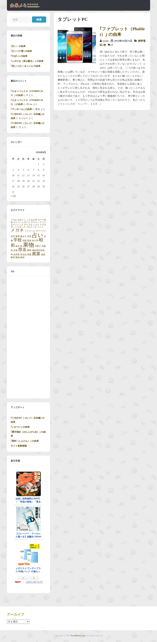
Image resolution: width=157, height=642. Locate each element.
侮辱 (18, 236)
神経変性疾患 (38, 250)
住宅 (13, 236)
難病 (18, 257)
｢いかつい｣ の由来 (20, 427)
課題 (29, 255)
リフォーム (30, 231)
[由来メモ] (25, 7)
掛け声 (35, 241)
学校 (17, 240)
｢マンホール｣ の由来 (21, 109)
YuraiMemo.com (78, 635)
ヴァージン (41, 231)
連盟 (43, 255)
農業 (36, 254)
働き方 (23, 236)
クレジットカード (21, 222)
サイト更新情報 (19, 446)
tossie (106, 41)
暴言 (18, 246)
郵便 (13, 257)
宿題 (24, 241)
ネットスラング (18, 227)
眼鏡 (29, 250)
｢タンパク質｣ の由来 (21, 51)
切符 (29, 236)
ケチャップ (36, 222)
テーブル (28, 225)
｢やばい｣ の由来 (19, 56)
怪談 (29, 241)
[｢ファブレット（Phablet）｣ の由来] (77, 63)
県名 (22, 249)
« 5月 (13, 196)
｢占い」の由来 (18, 46)
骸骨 (22, 257)
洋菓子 (38, 246)
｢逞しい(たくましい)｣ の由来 (25, 66)
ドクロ (43, 225)
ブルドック (31, 227)
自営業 (16, 255)
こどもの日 (32, 220)
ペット (40, 227)
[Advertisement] (28, 337)
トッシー (23, 118)
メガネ (17, 230)
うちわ (14, 220)
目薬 (15, 250)
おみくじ (22, 220)
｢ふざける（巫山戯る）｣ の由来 (27, 61)
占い (37, 235)
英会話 (23, 255)
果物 (28, 245)
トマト (36, 225)
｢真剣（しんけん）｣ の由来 (25, 441)
